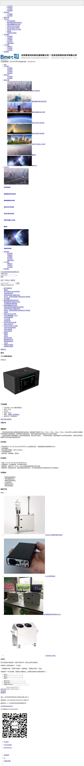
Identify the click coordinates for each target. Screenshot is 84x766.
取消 (2, 276)
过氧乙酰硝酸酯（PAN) (10, 315)
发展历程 (9, 7)
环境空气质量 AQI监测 (38, 144)
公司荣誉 (9, 9)
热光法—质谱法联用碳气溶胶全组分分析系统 (17, 296)
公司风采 (9, 50)
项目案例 (9, 10)
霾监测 (9, 31)
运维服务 (9, 39)
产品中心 (6, 19)
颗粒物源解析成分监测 (13, 24)
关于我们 (6, 66)
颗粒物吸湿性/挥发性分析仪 (12, 302)
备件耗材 (9, 36)
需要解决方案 (6, 668)
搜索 (18, 283)
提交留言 (3, 691)
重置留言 (3, 692)
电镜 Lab (34, 165)
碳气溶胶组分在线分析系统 (12, 291)
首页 (5, 64)
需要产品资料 (16, 668)
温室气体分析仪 (8, 324)
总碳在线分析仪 (8, 293)
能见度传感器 (8, 338)
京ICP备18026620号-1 (7, 706)
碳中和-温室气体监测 (13, 27)
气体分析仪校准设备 (10, 327)
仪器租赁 (9, 38)
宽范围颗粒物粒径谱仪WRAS (52, 614)
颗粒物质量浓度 (8, 341)
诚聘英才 (9, 46)
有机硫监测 (7, 320)
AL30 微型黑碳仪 (50, 576)
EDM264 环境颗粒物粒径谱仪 (53, 535)
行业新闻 (9, 15)
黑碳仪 (6, 290)
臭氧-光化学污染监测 (38, 122)
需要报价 (24, 668)
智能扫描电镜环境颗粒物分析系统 (14, 307)
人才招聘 (6, 45)
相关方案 (3, 419)
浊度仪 (6, 336)
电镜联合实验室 (11, 33)
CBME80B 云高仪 (50, 655)
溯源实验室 (10, 43)
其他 (40, 668)
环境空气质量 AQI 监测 (14, 29)
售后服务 (6, 34)
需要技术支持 (33, 668)
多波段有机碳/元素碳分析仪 (12, 295)
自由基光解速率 (8, 317)
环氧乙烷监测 (8, 331)
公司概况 (9, 68)
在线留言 (8, 419)
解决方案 (6, 17)
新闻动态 (6, 12)
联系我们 (6, 51)
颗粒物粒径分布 (8, 339)
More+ (2, 492)
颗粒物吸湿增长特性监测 (14, 22)
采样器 (6, 312)
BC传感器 (7, 298)
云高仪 (6, 343)
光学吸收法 (16, 414)
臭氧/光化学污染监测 (13, 26)
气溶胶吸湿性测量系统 (10, 303)
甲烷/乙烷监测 (8, 329)
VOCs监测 (7, 319)
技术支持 (9, 41)
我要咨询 (3, 349)
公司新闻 (9, 14)
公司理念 (9, 48)
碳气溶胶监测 (11, 21)
